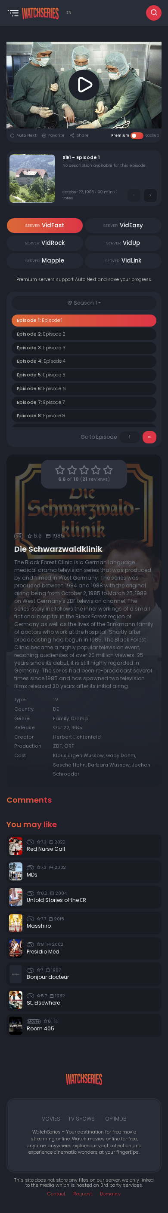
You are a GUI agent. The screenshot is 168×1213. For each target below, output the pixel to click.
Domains (110, 1194)
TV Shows (81, 1118)
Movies (50, 1118)
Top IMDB (115, 1118)
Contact (56, 1194)
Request (82, 1194)
